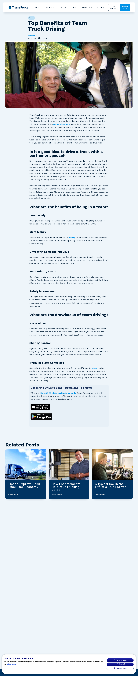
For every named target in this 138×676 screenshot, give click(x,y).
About (99, 7)
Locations (62, 7)
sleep (94, 368)
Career (31, 18)
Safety (73, 7)
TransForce (32, 35)
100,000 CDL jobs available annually (58, 393)
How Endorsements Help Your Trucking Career (66, 486)
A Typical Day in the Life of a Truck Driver (110, 485)
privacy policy (11, 664)
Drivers (36, 7)
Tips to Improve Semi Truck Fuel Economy (24, 485)
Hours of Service (61, 124)
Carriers (48, 7)
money (72, 237)
